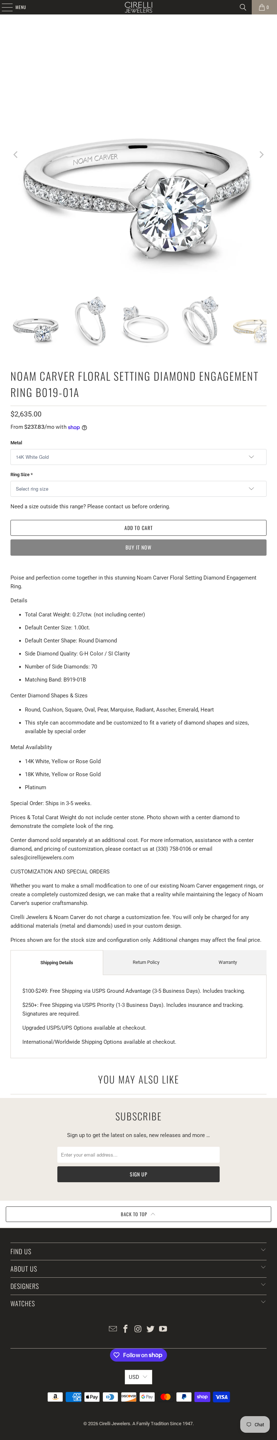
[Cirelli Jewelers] (138, 7)
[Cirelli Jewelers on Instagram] (138, 1329)
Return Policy (146, 962)
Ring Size (21, 474)
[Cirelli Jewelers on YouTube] (163, 1329)
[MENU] (3, 7)
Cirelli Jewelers (114, 1423)
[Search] (243, 7)
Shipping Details (56, 962)
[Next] (261, 155)
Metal (16, 442)
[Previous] (16, 155)
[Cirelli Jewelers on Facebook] (125, 1329)
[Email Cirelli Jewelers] (113, 1329)
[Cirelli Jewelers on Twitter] (150, 1329)
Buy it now (138, 547)
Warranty (228, 962)
